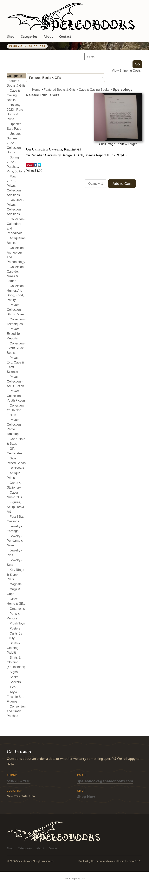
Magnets (16, 584)
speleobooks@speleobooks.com (105, 780)
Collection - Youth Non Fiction (16, 410)
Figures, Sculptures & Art (15, 507)
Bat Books (17, 468)
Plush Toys (17, 623)
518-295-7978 (18, 780)
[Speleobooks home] (71, 17)
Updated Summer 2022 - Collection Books (14, 143)
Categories (29, 36)
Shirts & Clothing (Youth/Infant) (16, 662)
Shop (11, 36)
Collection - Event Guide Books (16, 348)
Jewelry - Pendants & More (15, 540)
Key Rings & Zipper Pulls (15, 574)
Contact (65, 36)
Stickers (15, 682)
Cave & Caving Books (13, 95)
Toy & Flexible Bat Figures (15, 696)
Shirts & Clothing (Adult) (14, 648)
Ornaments (17, 608)
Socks (14, 677)
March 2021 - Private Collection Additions (14, 186)
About (48, 36)
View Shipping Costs (126, 70)
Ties (13, 687)
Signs (14, 672)
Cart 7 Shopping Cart (74, 878)
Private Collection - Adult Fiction (15, 381)
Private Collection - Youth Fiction (16, 396)
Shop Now (86, 796)
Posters (15, 628)
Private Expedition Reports (14, 333)
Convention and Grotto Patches (16, 711)
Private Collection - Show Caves (15, 309)
